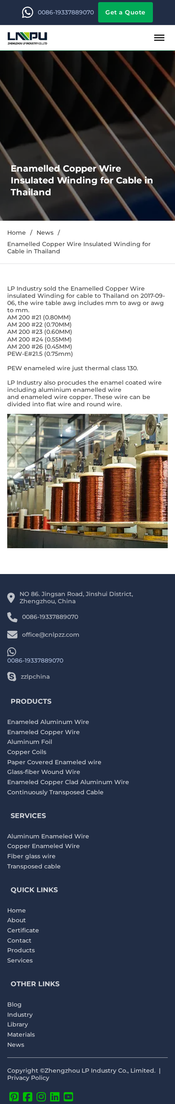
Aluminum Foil (29, 742)
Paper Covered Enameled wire (54, 762)
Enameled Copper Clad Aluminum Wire (68, 782)
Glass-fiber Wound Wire (43, 772)
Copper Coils (26, 752)
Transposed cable (34, 866)
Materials (21, 1034)
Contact (19, 940)
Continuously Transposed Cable (55, 792)
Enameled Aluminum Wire (48, 722)
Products (21, 950)
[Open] (159, 38)
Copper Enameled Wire (43, 846)
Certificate (23, 930)
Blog (14, 1004)
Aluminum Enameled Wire (48, 836)
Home (16, 232)
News (45, 232)
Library (17, 1024)
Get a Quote (125, 12)
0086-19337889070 (66, 12)
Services (20, 960)
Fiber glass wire (31, 856)
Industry (20, 1014)
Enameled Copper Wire (43, 732)
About (16, 920)
